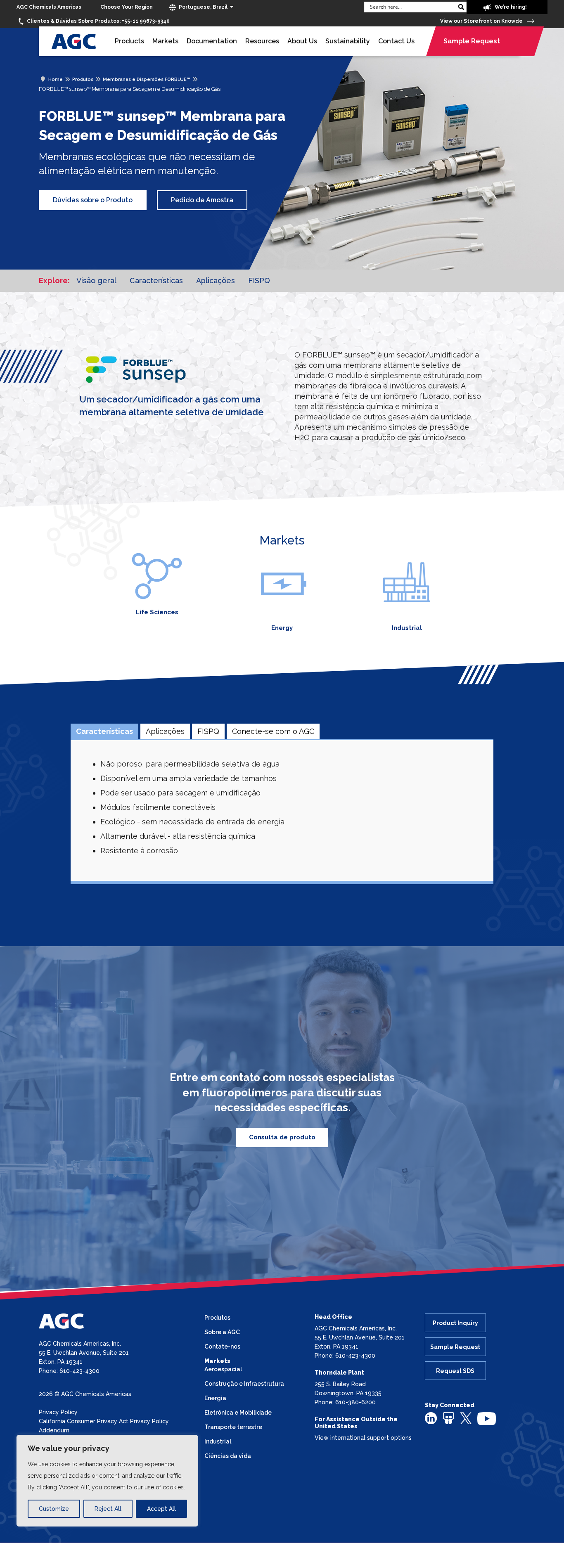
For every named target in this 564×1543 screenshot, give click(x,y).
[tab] (104, 731)
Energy (282, 628)
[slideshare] (449, 1417)
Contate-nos (222, 1346)
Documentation (212, 41)
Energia (215, 1398)
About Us (302, 41)
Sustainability (347, 41)
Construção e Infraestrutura (244, 1383)
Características (156, 280)
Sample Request (471, 41)
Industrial (407, 628)
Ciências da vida (227, 1456)
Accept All (161, 1508)
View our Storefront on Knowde (482, 21)
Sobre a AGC (222, 1332)
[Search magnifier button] (461, 7)
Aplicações (215, 280)
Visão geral (96, 280)
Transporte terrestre (233, 1427)
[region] (107, 1480)
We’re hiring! (510, 7)
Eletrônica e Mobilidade (238, 1412)
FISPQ (259, 280)
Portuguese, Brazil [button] (202, 7)
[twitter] (466, 1417)
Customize (54, 1508)
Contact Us (396, 41)
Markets (165, 41)
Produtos (217, 1317)
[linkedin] (431, 1417)
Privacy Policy (58, 1412)
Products (129, 41)
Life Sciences (157, 612)
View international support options (363, 1437)
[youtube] (486, 1418)
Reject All (108, 1508)
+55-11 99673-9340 (98, 21)
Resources (262, 41)
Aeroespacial (223, 1369)
